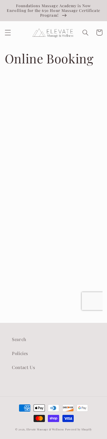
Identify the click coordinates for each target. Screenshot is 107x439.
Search (19, 339)
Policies (20, 353)
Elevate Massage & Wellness (45, 429)
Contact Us (23, 367)
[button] (8, 32)
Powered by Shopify (78, 429)
